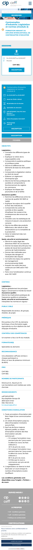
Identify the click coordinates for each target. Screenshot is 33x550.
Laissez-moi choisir (16, 541)
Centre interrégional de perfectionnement (5, 3)
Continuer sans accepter (6, 526)
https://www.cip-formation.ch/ (19, 3)
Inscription (16, 70)
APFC (9, 124)
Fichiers (16, 140)
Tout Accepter (16, 545)
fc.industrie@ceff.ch (9, 405)
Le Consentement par (16, 548)
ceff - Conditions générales (17, 515)
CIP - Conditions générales (17, 512)
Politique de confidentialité (17, 518)
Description (16, 136)
